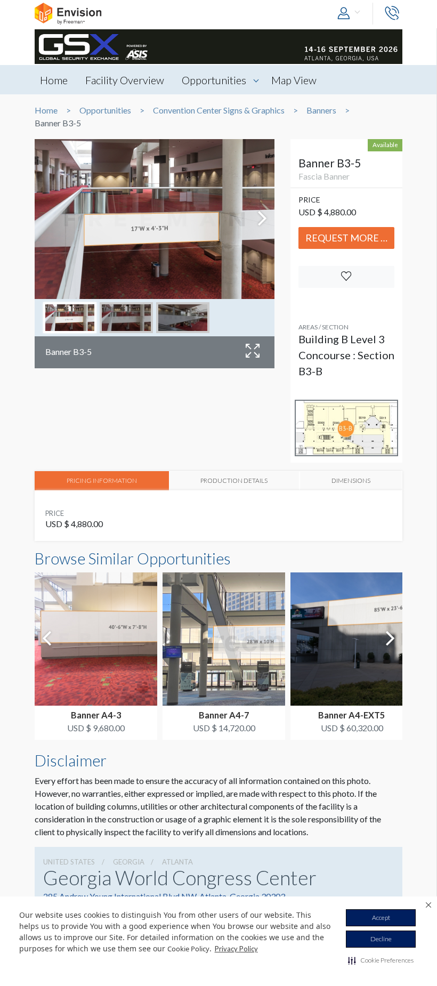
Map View (294, 80)
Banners (321, 110)
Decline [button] (381, 939)
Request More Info (349, 238)
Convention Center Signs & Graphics (219, 110)
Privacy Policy (236, 948)
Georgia (128, 862)
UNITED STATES (69, 862)
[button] (381, 960)
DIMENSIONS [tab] (350, 480)
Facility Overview (124, 80)
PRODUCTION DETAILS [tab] (234, 480)
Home (54, 80)
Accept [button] (381, 918)
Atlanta (177, 862)
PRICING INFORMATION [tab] (102, 480)
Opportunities (214, 80)
